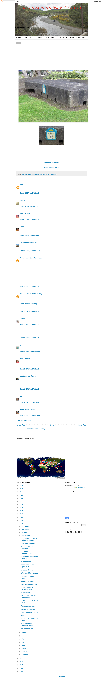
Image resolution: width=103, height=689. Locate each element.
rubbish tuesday (33, 174)
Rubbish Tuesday (51, 163)
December (26, 526)
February (25, 651)
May (23, 642)
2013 (22, 658)
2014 (22, 523)
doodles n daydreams (28, 376)
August (25, 633)
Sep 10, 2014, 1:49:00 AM (29, 311)
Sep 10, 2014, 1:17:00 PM (29, 389)
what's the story (51, 174)
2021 (22, 501)
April (24, 645)
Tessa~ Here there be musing (31, 258)
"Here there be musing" (29, 304)
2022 (22, 498)
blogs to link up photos (78, 37)
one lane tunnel (27, 570)
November (26, 529)
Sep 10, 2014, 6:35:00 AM (29, 324)
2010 (22, 668)
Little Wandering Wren (28, 242)
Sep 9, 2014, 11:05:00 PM (29, 235)
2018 (22, 511)
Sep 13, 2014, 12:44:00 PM (30, 415)
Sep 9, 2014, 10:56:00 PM (29, 220)
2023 (22, 495)
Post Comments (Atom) (36, 429)
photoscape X (62, 37)
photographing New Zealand (48, 8)
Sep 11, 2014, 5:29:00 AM (29, 402)
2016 (22, 517)
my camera (50, 37)
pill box (24, 174)
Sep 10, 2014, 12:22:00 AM (30, 251)
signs (23, 615)
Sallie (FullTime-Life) (28, 409)
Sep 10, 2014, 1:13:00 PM (29, 369)
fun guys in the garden (29, 612)
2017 (22, 514)
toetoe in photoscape (29, 584)
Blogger (62, 676)
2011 (21, 665)
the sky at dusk (27, 629)
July (23, 636)
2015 (22, 520)
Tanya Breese (25, 213)
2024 (22, 492)
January (25, 655)
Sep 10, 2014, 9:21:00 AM (29, 338)
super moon (25, 593)
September (26, 535)
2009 (22, 671)
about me (27, 37)
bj (21, 345)
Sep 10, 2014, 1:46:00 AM (29, 286)
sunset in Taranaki (28, 609)
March (24, 648)
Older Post (82, 425)
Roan (22, 227)
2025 (22, 489)
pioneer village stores (29, 573)
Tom (21, 185)
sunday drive (26, 562)
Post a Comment (24, 420)
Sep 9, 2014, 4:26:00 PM (29, 206)
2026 (22, 485)
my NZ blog (38, 37)
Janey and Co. (25, 358)
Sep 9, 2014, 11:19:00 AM (29, 193)
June (24, 639)
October (25, 532)
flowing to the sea (28, 606)
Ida (21, 396)
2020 (22, 504)
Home (18, 37)
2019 (22, 507)
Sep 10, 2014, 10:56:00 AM (30, 351)
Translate (80, 487)
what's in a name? (28, 581)
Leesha (22, 200)
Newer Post (21, 425)
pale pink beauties (28, 543)
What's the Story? (51, 168)
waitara (42, 174)
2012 (22, 662)
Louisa (22, 318)
